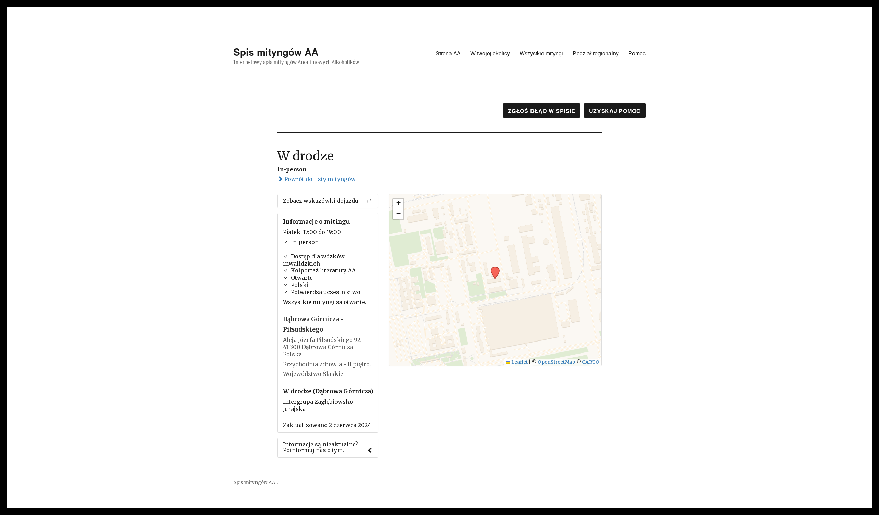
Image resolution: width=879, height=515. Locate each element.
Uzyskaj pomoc (615, 111)
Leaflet (519, 362)
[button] (493, 269)
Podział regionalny (596, 53)
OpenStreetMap (556, 362)
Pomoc (637, 53)
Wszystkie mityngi (541, 53)
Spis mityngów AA (275, 52)
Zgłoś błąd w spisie (541, 111)
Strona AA (448, 53)
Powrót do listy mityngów (319, 179)
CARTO (591, 362)
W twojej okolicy (490, 53)
